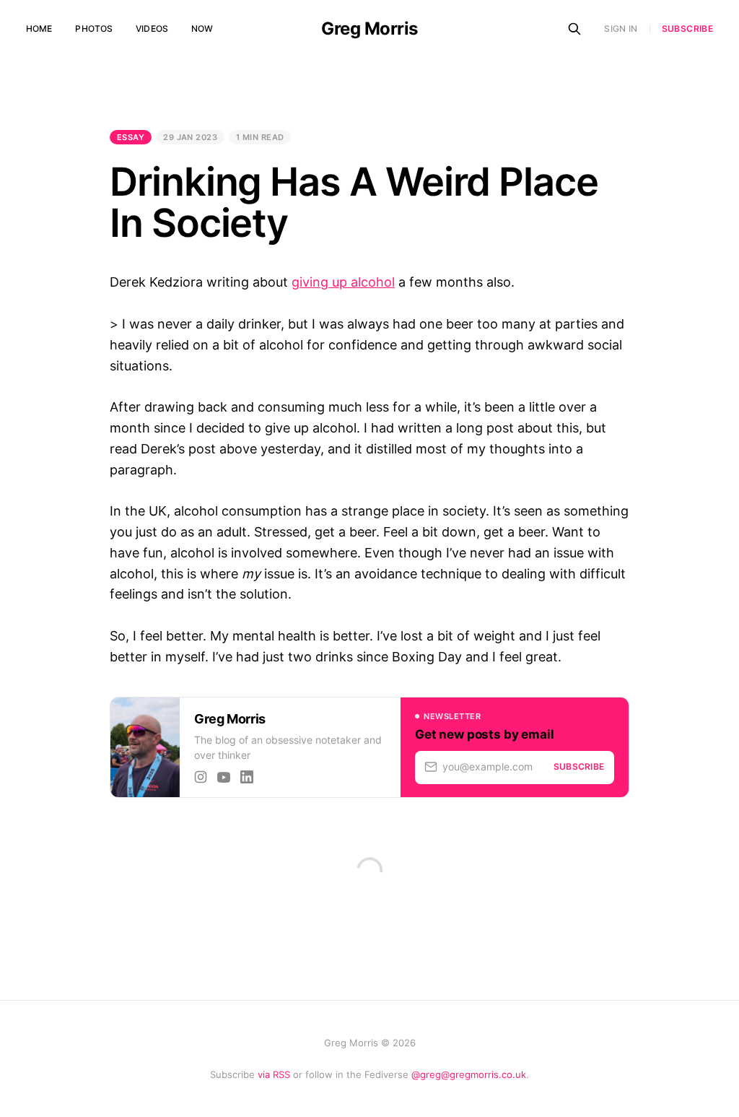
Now (202, 28)
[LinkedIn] (246, 776)
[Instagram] (200, 776)
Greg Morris (369, 29)
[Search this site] (574, 29)
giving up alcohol (343, 282)
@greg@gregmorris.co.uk (468, 1074)
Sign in (621, 28)
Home (39, 28)
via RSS (274, 1074)
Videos (152, 28)
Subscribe (687, 29)
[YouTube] (223, 776)
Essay (130, 137)
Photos (94, 28)
